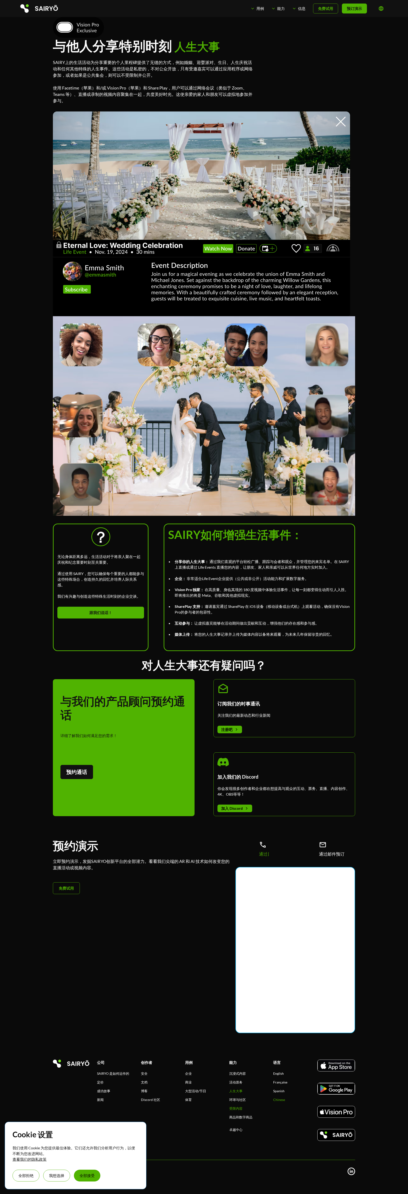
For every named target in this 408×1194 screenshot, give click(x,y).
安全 (144, 1073)
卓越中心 (235, 1130)
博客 (144, 1091)
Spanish (279, 1091)
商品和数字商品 (240, 1117)
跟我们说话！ (100, 612)
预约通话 (76, 772)
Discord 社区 (150, 1100)
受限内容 (235, 1108)
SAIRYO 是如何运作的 (113, 1073)
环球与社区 (237, 1100)
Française (280, 1082)
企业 (188, 1073)
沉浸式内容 (237, 1073)
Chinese (279, 1100)
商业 (188, 1082)
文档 (144, 1082)
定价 (100, 1082)
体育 (188, 1100)
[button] (257, 8)
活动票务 (235, 1082)
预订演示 (354, 8)
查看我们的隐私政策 (30, 1159)
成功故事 (103, 1091)
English (278, 1073)
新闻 (100, 1100)
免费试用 (325, 8)
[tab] (263, 849)
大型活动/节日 (195, 1091)
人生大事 (235, 1091)
